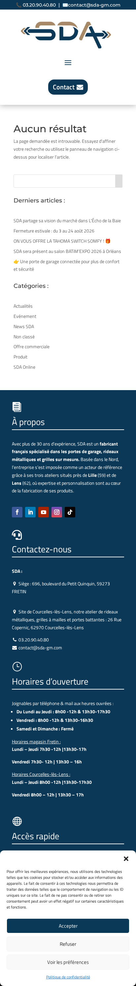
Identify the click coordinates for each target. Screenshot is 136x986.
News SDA (24, 326)
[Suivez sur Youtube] (43, 512)
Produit (20, 356)
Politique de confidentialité (68, 977)
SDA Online (24, 366)
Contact (64, 87)
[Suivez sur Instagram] (56, 512)
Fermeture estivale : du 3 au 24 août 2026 (54, 230)
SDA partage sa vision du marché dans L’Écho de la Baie (67, 220)
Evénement (25, 316)
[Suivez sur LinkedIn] (30, 512)
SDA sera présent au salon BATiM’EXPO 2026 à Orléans (67, 251)
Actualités (23, 305)
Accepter (68, 926)
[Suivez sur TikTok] (70, 512)
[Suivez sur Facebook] (17, 512)
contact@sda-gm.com (94, 5)
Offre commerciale (32, 346)
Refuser (68, 944)
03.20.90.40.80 (39, 5)
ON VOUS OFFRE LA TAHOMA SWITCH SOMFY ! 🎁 (62, 240)
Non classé (24, 336)
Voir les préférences (68, 962)
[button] (126, 858)
